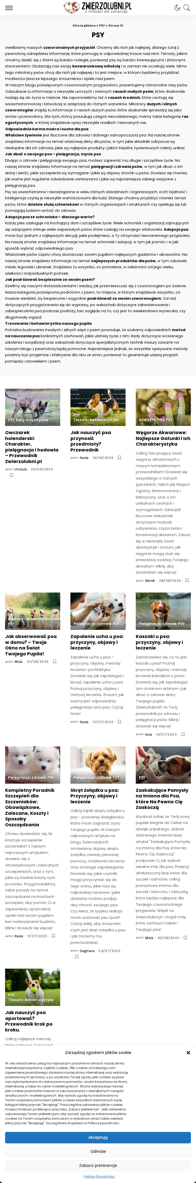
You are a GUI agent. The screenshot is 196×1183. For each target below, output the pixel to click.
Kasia (84, 457)
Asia (148, 734)
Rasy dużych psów (32, 420)
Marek (150, 580)
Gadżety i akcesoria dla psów (34, 619)
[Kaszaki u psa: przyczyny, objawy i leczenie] (163, 611)
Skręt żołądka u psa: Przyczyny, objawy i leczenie (94, 796)
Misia (18, 661)
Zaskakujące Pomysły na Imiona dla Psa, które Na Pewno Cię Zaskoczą (162, 799)
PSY (102, 25)
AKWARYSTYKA (152, 420)
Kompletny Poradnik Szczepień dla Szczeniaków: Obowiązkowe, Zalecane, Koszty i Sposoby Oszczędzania (30, 807)
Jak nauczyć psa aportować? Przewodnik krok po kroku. (29, 1021)
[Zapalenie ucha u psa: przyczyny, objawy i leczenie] (98, 611)
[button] (188, 1052)
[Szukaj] (185, 7)
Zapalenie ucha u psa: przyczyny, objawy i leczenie (97, 642)
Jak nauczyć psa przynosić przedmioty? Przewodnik (90, 441)
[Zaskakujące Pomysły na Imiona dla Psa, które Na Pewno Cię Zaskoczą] (163, 765)
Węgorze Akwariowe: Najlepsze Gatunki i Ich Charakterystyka (163, 438)
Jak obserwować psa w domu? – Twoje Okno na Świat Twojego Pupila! (31, 645)
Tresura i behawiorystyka (96, 420)
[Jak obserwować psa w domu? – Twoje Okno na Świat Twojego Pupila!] (32, 611)
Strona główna (84, 25)
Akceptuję (98, 1137)
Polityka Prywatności (99, 1176)
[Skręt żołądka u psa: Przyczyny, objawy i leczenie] (98, 765)
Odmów (98, 1151)
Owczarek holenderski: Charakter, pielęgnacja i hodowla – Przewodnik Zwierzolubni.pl (31, 447)
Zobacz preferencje (98, 1165)
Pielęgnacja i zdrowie (93, 624)
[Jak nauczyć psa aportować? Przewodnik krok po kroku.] (32, 987)
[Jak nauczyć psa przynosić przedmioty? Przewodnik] (98, 407)
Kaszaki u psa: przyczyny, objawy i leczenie (159, 642)
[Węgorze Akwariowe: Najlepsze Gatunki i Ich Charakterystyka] (163, 407)
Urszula (20, 469)
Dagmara (87, 951)
